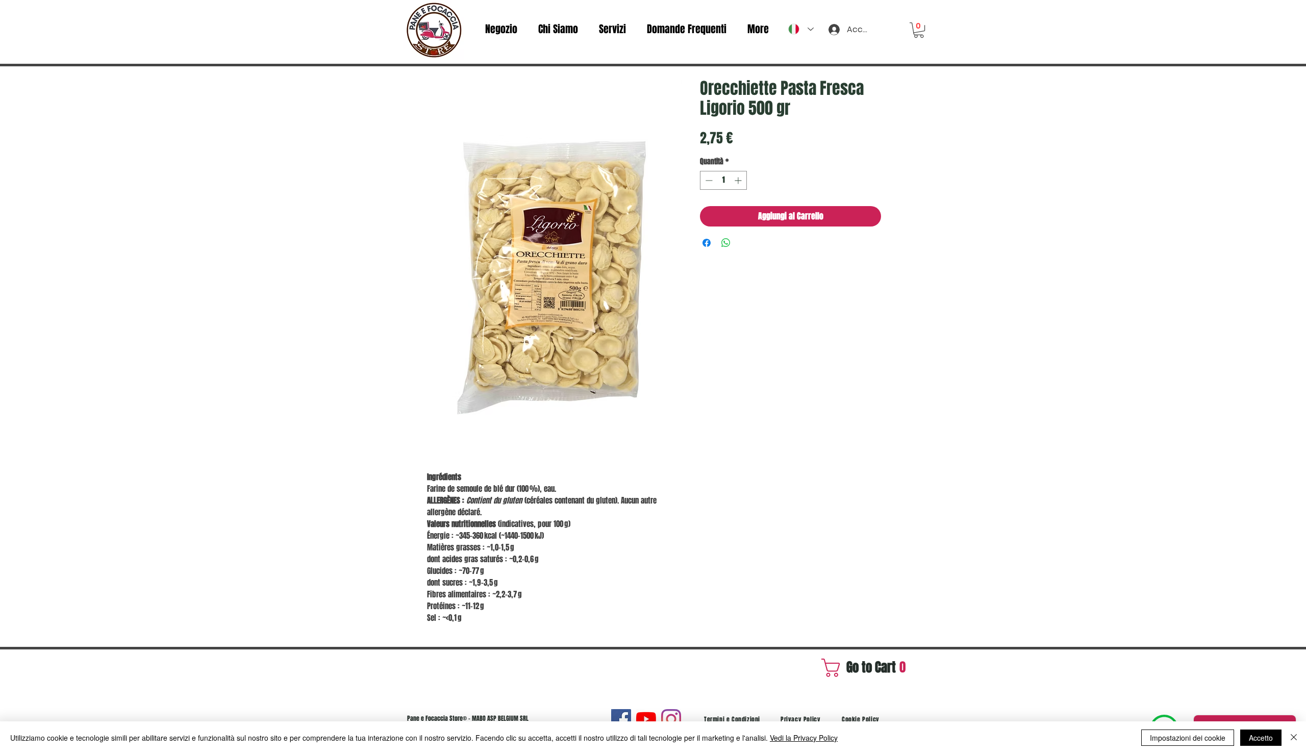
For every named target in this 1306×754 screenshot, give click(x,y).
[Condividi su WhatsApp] (726, 243)
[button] (919, 30)
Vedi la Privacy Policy (804, 738)
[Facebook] (621, 719)
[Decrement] (707, 180)
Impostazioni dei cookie (1187, 738)
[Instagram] (671, 719)
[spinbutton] (723, 180)
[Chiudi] (1294, 738)
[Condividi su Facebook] (706, 243)
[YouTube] (646, 719)
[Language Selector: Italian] (801, 29)
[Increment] (739, 180)
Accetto (1261, 738)
